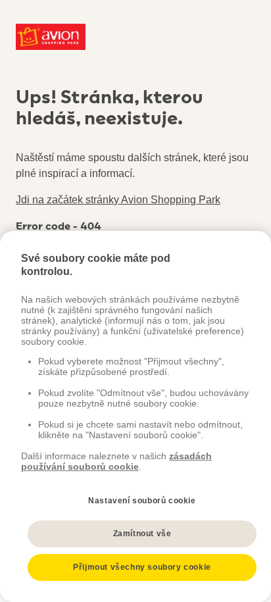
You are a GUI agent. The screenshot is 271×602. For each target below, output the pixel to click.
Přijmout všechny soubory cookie (142, 567)
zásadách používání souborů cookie (116, 461)
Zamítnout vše (142, 533)
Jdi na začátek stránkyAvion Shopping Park (118, 199)
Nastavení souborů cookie (141, 500)
